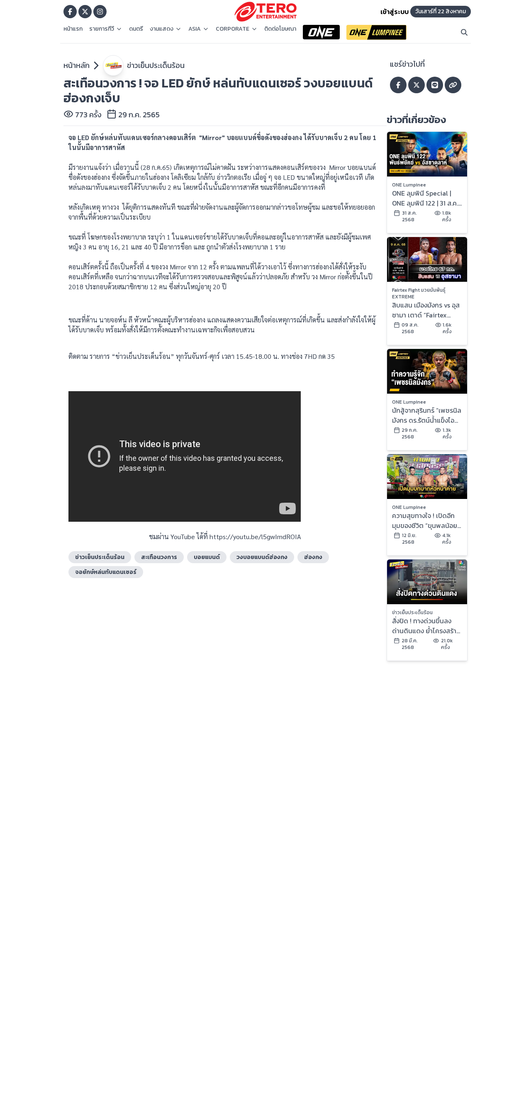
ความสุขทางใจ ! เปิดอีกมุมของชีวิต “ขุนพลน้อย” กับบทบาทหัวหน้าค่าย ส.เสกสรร (426, 520)
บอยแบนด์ (207, 557)
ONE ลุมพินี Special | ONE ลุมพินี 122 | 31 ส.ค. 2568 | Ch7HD (425, 198)
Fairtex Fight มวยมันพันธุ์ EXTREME (419, 293)
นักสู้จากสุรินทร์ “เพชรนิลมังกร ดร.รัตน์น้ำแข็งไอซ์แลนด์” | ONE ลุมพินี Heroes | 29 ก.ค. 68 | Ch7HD (426, 415)
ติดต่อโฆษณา (280, 29)
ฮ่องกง (313, 557)
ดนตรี (136, 29)
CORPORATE (232, 29)
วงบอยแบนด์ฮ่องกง (261, 557)
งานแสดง (161, 29)
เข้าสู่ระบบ (394, 12)
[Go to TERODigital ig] (100, 11)
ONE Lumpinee (409, 185)
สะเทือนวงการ (159, 557)
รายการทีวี (101, 29)
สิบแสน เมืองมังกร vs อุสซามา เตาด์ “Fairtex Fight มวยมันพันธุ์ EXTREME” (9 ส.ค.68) (426, 310)
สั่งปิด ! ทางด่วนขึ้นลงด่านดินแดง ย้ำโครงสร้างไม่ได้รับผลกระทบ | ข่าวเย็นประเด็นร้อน (426, 626)
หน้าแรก (73, 29)
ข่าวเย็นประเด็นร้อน (156, 65)
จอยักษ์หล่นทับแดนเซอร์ (105, 572)
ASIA (194, 29)
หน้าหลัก (76, 65)
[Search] (464, 32)
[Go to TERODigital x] (85, 11)
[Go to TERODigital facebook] (70, 11)
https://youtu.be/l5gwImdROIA (255, 536)
